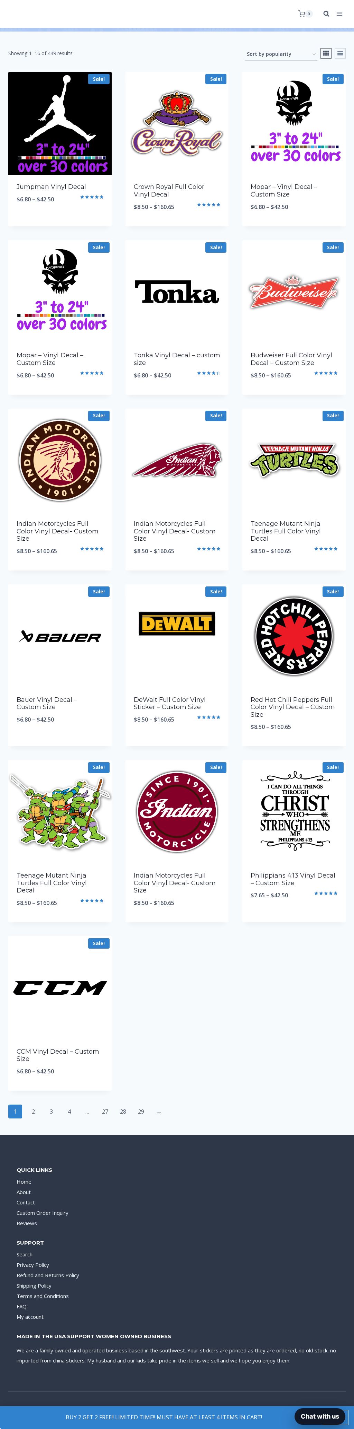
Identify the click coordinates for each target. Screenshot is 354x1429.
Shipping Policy (34, 1285)
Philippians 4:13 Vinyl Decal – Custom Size (293, 879)
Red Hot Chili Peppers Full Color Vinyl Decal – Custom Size (293, 707)
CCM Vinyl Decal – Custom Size (58, 1055)
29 (141, 1111)
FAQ (22, 1306)
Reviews (27, 1223)
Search (24, 1254)
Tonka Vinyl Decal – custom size (177, 359)
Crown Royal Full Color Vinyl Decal (169, 190)
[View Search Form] (322, 14)
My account (30, 1316)
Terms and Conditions (43, 1295)
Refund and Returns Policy (48, 1275)
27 (105, 1111)
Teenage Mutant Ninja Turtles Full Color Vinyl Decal (286, 531)
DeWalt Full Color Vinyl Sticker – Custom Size (170, 703)
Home (24, 1181)
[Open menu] (339, 13)
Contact (26, 1202)
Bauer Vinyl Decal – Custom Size (47, 703)
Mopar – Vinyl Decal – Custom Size (284, 190)
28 (123, 1111)
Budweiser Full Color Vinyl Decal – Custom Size (291, 359)
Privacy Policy (33, 1264)
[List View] (340, 53)
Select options (59, 222)
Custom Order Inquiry (42, 1212)
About (24, 1191)
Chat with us (320, 1416)
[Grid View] (326, 53)
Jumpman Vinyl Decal (51, 187)
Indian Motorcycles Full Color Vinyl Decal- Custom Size (58, 531)
